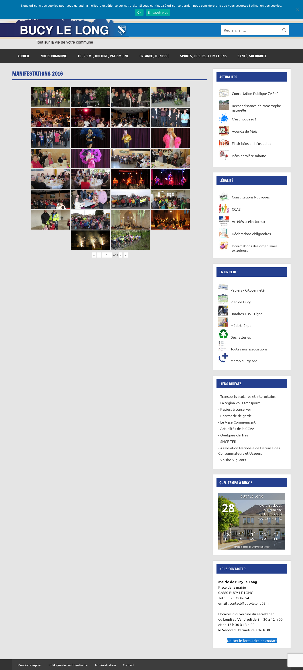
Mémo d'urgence (243, 360)
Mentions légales (29, 664)
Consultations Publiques (251, 197)
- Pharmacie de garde (235, 415)
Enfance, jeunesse (154, 56)
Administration (105, 664)
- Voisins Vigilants (232, 459)
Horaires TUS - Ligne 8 (248, 313)
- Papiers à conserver (234, 409)
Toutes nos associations (248, 349)
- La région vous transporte (239, 402)
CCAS (236, 209)
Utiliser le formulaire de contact (252, 640)
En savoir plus (158, 12)
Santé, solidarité (252, 56)
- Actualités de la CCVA (236, 428)
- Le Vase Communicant (237, 422)
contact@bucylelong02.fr (249, 603)
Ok (139, 12)
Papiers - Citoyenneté (247, 290)
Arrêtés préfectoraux (248, 221)
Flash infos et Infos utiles (251, 143)
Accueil (24, 56)
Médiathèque (241, 325)
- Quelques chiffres (233, 435)
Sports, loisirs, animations (203, 56)
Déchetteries (240, 337)
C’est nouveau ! (244, 119)
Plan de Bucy (240, 302)
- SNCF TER (227, 441)
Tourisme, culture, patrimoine (103, 56)
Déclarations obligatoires (251, 233)
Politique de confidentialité (68, 664)
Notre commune (54, 56)
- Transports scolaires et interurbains (246, 396)
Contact (128, 664)
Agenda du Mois (244, 131)
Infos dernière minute (249, 155)
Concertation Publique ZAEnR (255, 93)
